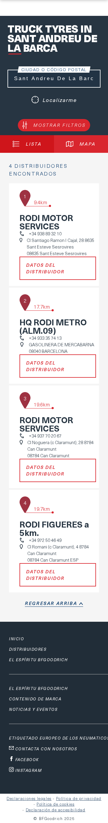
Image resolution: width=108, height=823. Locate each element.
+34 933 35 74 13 (45, 338)
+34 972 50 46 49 (45, 540)
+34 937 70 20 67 (45, 435)
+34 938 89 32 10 (45, 233)
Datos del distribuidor (45, 268)
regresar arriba (51, 603)
